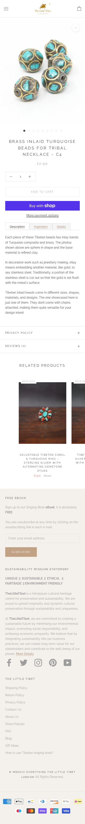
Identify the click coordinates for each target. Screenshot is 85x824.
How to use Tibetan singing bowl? (29, 753)
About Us (12, 716)
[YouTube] (67, 662)
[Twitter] (23, 662)
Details (61, 226)
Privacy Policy (19, 332)
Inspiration (41, 226)
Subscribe (21, 552)
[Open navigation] (6, 8)
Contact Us (13, 709)
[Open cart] (79, 9)
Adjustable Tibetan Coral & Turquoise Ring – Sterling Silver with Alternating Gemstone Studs (42, 463)
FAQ (8, 731)
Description (17, 226)
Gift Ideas (12, 745)
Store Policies (15, 724)
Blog (8, 738)
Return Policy (14, 695)
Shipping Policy (16, 688)
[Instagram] (38, 662)
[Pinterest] (53, 662)
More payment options (42, 215)
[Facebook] (9, 662)
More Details (25, 654)
